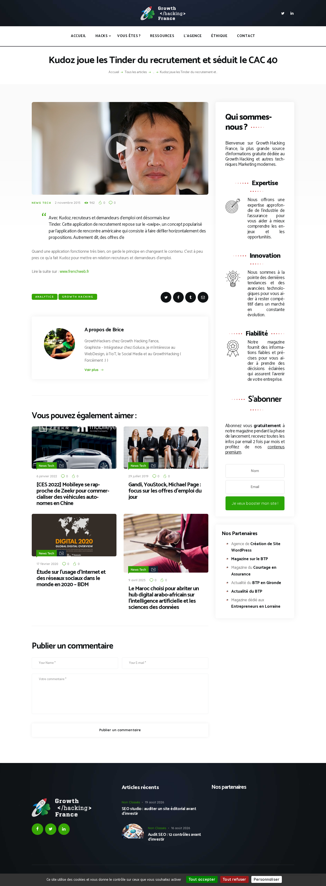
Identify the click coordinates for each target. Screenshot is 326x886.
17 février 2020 (47, 564)
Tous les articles (136, 72)
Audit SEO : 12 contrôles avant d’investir (174, 837)
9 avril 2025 (137, 580)
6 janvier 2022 (47, 476)
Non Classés (131, 802)
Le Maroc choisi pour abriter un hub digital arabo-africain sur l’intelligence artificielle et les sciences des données (163, 598)
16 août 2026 (180, 828)
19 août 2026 (154, 802)
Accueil (114, 72)
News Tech (41, 202)
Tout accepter (202, 879)
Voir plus (91, 370)
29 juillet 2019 (138, 476)
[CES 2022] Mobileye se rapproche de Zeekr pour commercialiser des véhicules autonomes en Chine (73, 494)
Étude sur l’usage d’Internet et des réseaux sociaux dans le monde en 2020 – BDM (71, 578)
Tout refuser (234, 879)
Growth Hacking (78, 296)
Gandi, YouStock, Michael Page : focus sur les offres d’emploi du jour (164, 491)
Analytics (44, 296)
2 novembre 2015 (67, 202)
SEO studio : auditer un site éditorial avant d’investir (159, 811)
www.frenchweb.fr (74, 271)
